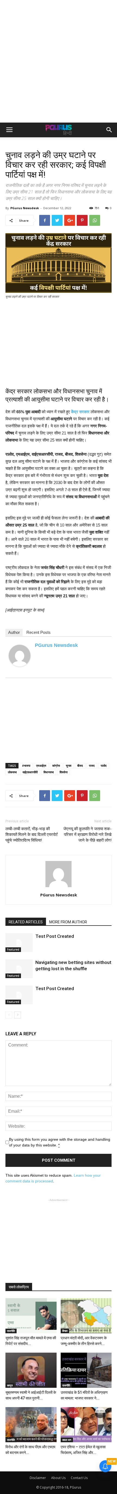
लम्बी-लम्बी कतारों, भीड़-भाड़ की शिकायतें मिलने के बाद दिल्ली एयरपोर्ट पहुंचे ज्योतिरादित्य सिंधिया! (31, 834)
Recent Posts (38, 632)
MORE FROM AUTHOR (68, 922)
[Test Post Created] (19, 942)
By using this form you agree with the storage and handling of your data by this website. (59, 1142)
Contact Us (79, 1477)
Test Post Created (54, 936)
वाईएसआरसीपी (30, 772)
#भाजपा (26, 765)
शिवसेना (63, 772)
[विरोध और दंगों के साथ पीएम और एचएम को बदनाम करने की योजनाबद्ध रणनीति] (31, 1424)
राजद (92, 765)
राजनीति (11, 1331)
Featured (13, 949)
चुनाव (68, 765)
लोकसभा (12, 772)
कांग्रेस (56, 765)
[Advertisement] (58, 61)
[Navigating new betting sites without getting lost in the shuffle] (19, 968)
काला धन (66, 1440)
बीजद (80, 765)
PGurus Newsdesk (24, 208)
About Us (58, 1477)
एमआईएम (41, 765)
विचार (64, 1331)
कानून (10, 1385)
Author (14, 632)
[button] (109, 130)
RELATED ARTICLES (26, 922)
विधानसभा (49, 772)
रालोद (104, 765)
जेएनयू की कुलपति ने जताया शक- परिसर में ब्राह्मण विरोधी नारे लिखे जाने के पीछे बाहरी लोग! (87, 834)
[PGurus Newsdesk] (19, 656)
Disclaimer (38, 1477)
